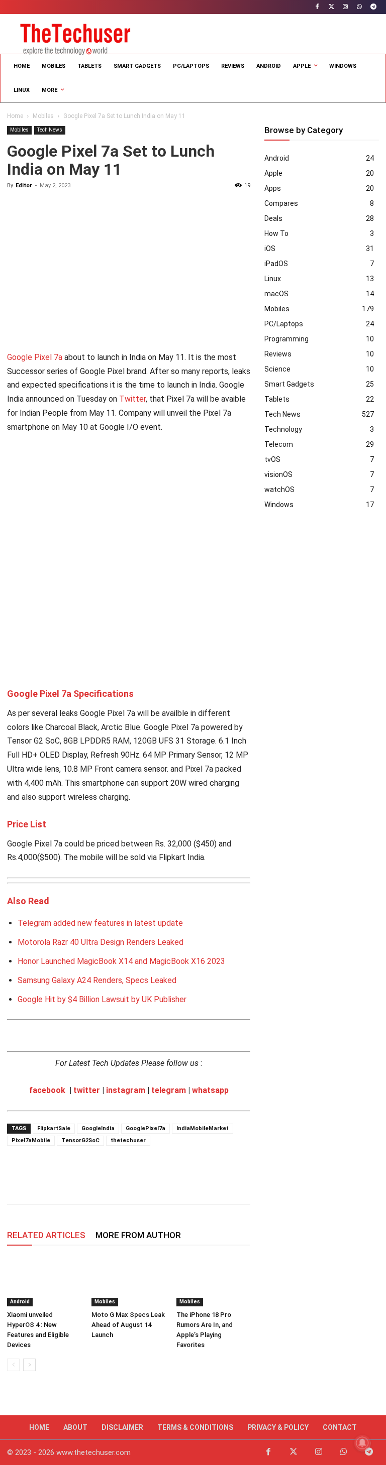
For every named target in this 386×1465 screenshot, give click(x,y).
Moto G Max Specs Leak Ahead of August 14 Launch (128, 1324)
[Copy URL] (133, 1184)
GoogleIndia (98, 1128)
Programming (286, 339)
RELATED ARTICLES (46, 1235)
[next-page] (29, 1365)
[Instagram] (345, 7)
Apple (273, 173)
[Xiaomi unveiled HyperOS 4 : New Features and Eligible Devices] (44, 1281)
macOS (276, 294)
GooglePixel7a (145, 1128)
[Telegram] (373, 7)
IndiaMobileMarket (202, 1128)
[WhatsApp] (359, 7)
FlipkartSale (53, 1128)
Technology (283, 429)
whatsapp (210, 1090)
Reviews (278, 354)
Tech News (49, 130)
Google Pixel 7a (34, 357)
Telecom (278, 444)
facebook (47, 1090)
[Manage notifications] (362, 1443)
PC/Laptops (283, 324)
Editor (24, 185)
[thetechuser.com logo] (75, 37)
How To (276, 233)
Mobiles (43, 115)
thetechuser (128, 1140)
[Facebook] (317, 7)
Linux (272, 279)
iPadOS (276, 264)
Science (277, 369)
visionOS (278, 474)
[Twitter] (331, 7)
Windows (279, 505)
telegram (168, 1090)
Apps (272, 188)
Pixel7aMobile (31, 1140)
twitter (86, 1090)
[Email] (86, 1184)
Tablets (277, 399)
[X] (40, 1184)
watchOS (279, 489)
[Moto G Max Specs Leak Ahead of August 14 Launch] (128, 1281)
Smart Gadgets (289, 384)
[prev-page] (13, 1365)
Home (15, 115)
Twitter (132, 399)
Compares (281, 203)
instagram (125, 1090)
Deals (273, 218)
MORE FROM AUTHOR (138, 1235)
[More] (156, 1184)
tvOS (272, 459)
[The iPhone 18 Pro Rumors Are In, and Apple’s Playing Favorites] (213, 1281)
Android (20, 1301)
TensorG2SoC (80, 1140)
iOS (269, 249)
